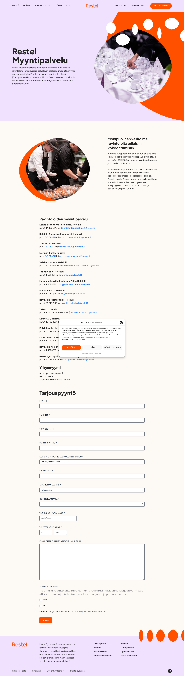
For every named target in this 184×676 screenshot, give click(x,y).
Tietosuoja (98, 353)
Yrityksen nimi (46, 429)
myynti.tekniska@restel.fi (86, 313)
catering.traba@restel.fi (70, 275)
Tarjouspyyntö (161, 6)
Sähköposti (45, 470)
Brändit (27, 6)
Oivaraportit (100, 643)
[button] (121, 322)
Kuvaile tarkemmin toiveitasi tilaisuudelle (60, 541)
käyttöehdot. (100, 612)
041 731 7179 (50, 266)
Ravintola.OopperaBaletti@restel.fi (78, 228)
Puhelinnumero (47, 443)
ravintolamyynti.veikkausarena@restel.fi (80, 266)
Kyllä (45, 600)
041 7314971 (50, 238)
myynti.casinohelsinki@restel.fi (75, 285)
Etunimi (43, 401)
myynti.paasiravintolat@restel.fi (75, 238)
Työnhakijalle (62, 6)
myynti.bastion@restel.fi (73, 294)
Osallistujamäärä (48, 499)
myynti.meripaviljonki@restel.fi (74, 256)
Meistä (15, 6)
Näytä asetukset (112, 347)
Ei (44, 606)
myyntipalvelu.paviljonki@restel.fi (77, 360)
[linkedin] (170, 671)
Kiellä (92, 347)
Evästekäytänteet (87, 353)
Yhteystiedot (139, 6)
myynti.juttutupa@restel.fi (72, 247)
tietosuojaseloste (83, 612)
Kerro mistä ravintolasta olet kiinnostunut (61, 457)
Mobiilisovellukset (103, 655)
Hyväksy (71, 347)
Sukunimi (43, 415)
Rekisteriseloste (19, 671)
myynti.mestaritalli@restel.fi (74, 303)
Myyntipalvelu (120, 6)
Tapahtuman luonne (49, 485)
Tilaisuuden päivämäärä (51, 513)
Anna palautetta (129, 655)
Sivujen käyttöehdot (55, 671)
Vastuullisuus (43, 6)
